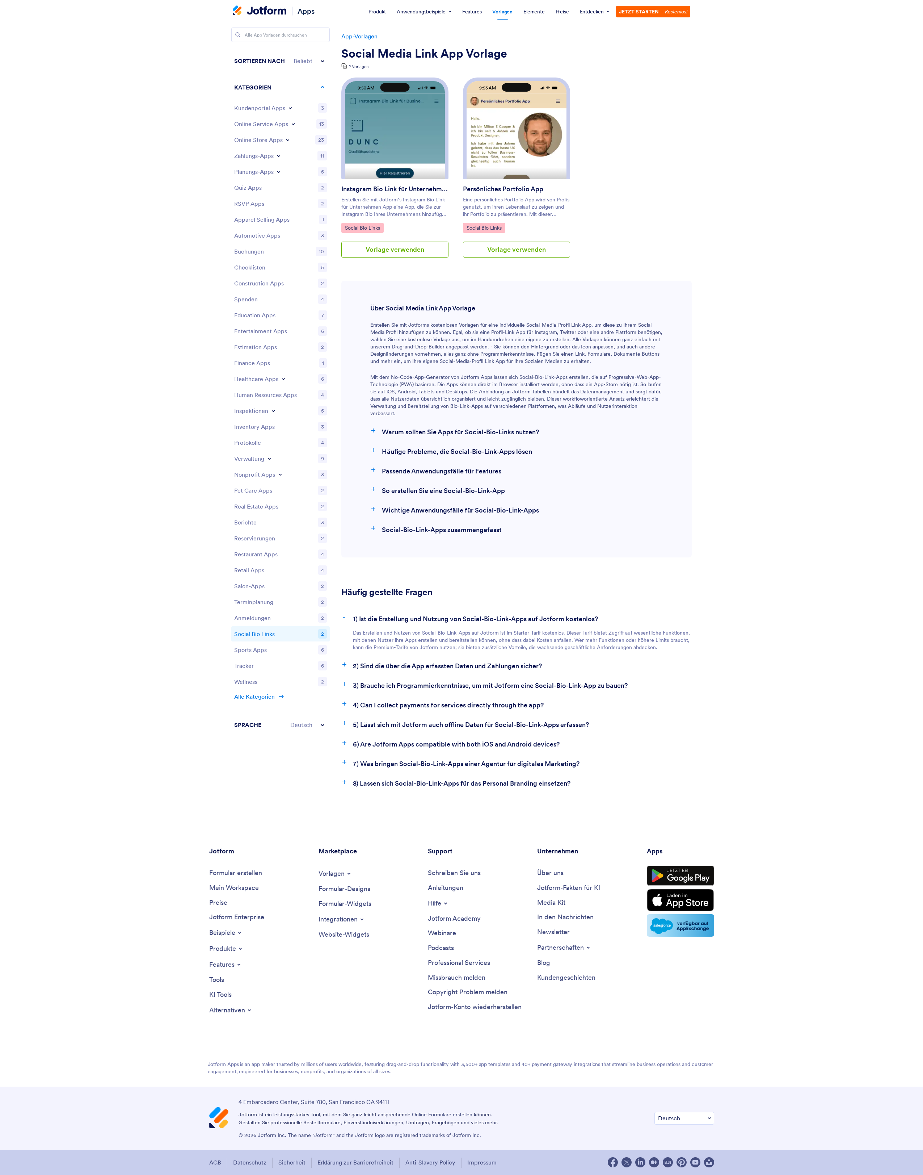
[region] (280, 393)
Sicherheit (291, 1162)
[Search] (237, 35)
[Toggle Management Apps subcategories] (269, 458)
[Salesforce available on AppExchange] (680, 925)
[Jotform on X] (626, 1162)
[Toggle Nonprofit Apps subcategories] (280, 474)
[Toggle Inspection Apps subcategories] (273, 410)
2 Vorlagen (358, 66)
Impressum (482, 1162)
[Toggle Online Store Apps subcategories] (287, 139)
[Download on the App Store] (680, 900)
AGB (215, 1162)
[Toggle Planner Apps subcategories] (278, 171)
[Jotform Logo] (259, 11)
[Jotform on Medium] (654, 1162)
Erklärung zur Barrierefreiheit (355, 1162)
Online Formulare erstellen (442, 1114)
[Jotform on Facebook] (613, 1162)
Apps (306, 11)
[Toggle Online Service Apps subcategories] (293, 123)
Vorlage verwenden (395, 249)
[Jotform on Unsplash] (709, 1162)
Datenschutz (249, 1162)
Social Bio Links (362, 227)
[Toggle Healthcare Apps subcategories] (283, 378)
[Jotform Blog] (668, 1162)
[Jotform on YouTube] (695, 1162)
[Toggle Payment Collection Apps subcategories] (278, 155)
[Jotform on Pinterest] (682, 1162)
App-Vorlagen (359, 36)
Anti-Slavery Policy (430, 1162)
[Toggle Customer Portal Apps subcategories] (290, 108)
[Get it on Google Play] (680, 876)
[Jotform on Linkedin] (640, 1162)
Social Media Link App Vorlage (424, 53)
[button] (280, 61)
